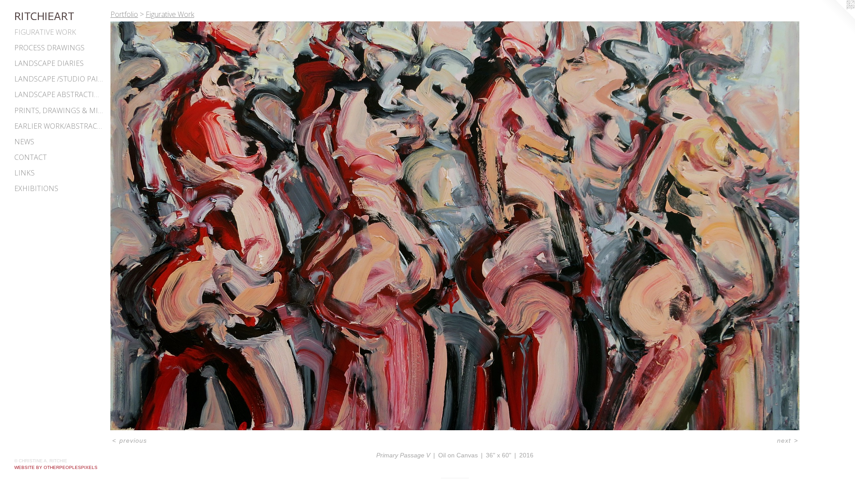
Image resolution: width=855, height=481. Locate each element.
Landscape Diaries (49, 63)
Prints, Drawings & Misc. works (58, 110)
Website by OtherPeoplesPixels (56, 467)
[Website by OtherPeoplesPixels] (837, 18)
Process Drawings (49, 48)
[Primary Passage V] (454, 225)
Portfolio (124, 14)
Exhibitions (36, 188)
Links (24, 173)
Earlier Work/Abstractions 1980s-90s (58, 126)
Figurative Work (45, 32)
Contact (30, 157)
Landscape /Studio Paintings (58, 79)
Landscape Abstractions (58, 94)
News (24, 142)
